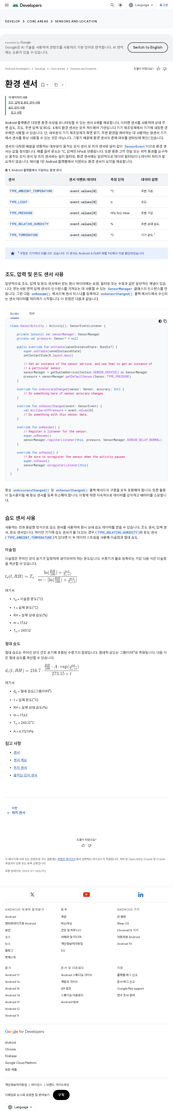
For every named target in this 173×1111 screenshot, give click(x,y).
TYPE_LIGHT (18, 202)
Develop (12, 21)
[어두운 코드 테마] (160, 321)
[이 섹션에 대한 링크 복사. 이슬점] (20, 550)
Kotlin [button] (14, 313)
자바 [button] (32, 313)
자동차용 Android (128, 937)
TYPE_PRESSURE (20, 213)
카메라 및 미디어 (71, 937)
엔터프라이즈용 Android (20, 923)
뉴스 (8, 944)
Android (10, 917)
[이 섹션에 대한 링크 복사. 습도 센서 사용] (39, 518)
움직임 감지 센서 (25, 775)
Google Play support (130, 988)
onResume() (41, 294)
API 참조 (66, 988)
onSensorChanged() (116, 294)
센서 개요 (20, 760)
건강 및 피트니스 (71, 930)
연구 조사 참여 (126, 995)
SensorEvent (135, 146)
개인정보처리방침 (72, 944)
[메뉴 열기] (7, 5)
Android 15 (12, 988)
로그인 (163, 5)
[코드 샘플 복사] (165, 321)
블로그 (9, 950)
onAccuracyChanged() (31, 490)
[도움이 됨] (158, 69)
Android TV (124, 944)
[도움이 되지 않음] (165, 69)
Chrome (10, 1049)
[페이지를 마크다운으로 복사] (56, 84)
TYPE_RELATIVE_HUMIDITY (29, 224)
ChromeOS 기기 (127, 930)
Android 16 (12, 982)
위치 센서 (20, 768)
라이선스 (36, 1085)
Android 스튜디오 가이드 (76, 975)
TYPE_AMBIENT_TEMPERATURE (30, 191)
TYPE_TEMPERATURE (23, 235)
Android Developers (17, 69)
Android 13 (12, 1002)
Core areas (37, 21)
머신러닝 (66, 923)
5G (63, 950)
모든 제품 (11, 1070)
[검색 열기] (112, 5)
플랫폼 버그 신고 (127, 975)
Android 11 (12, 1015)
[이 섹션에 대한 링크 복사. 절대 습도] (24, 644)
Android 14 (12, 995)
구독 (61, 1095)
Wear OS (123, 923)
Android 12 (12, 1009)
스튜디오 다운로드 (72, 995)
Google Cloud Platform (20, 1063)
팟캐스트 (10, 957)
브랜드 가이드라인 (57, 1085)
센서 (17, 753)
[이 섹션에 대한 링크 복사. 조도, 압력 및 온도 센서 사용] (68, 274)
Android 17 (12, 975)
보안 (8, 930)
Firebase (11, 1056)
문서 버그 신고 (126, 982)
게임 (63, 917)
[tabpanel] (86, 400)
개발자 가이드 (69, 982)
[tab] (14, 313)
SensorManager (120, 289)
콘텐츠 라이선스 (67, 859)
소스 (8, 937)
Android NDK (69, 1002)
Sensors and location (76, 21)
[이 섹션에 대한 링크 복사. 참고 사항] (25, 744)
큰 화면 (121, 917)
